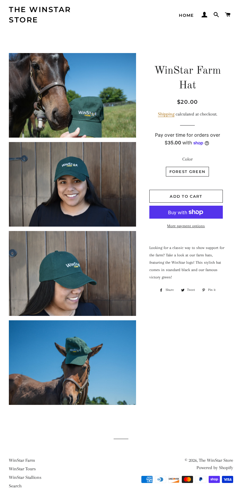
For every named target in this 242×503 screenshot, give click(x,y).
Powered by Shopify (215, 467)
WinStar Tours (22, 468)
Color (187, 159)
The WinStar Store (40, 14)
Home (186, 15)
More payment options (186, 226)
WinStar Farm (22, 460)
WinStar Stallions (25, 477)
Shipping (166, 114)
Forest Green (187, 171)
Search (15, 486)
